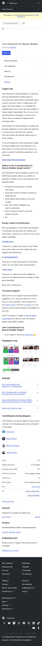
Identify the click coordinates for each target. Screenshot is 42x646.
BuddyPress (7, 609)
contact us (30, 305)
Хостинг (5, 570)
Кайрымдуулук (29, 588)
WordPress (29, 335)
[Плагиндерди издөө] (24, 23)
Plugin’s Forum (10, 305)
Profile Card (8, 242)
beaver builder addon (32, 491)
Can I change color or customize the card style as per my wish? (14, 393)
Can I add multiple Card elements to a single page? (12, 385)
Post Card (8, 270)
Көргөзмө (26, 563)
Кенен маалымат (10, 61)
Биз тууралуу (7, 563)
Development (9, 76)
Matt (5, 602)
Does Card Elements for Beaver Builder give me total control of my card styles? (17, 401)
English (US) (36, 487)
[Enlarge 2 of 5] (17, 358)
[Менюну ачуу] (38, 3)
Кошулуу (25, 581)
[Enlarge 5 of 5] (37, 359)
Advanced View (8, 501)
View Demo (6, 160)
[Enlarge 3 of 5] (17, 369)
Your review (6, 517)
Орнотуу (7, 71)
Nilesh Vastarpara (12, 446)
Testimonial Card (11, 257)
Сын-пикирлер (9, 66)
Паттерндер (27, 574)
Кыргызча (10, 618)
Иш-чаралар (27, 584)
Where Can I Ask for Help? (12, 408)
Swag (25, 591)
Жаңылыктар (7, 567)
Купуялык (6, 574)
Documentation (19, 160)
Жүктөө (6, 53)
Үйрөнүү (5, 581)
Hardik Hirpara (11, 453)
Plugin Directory (7, 9)
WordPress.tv (8, 591)
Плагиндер (26, 570)
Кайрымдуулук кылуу (10, 550)
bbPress (6, 605)
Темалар (25, 567)
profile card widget (33, 495)
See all (37, 517)
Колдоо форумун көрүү (11, 532)
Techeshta (12, 47)
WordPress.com (9, 598)
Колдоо (7, 82)
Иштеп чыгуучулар (9, 588)
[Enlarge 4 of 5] (37, 347)
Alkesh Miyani (11, 439)
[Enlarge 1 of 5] (17, 347)
